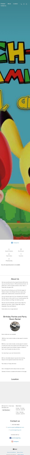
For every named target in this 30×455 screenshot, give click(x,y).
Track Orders (9, 256)
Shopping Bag (9, 260)
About (9, 3)
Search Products (9, 251)
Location (15, 3)
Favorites (21, 256)
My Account (21, 251)
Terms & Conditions (11, 452)
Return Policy (20, 452)
